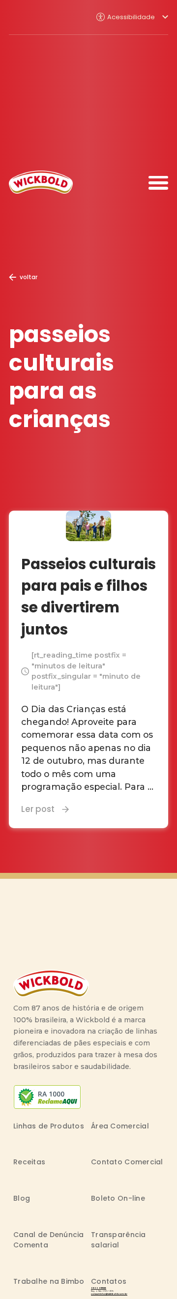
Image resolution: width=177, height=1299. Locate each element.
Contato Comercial (127, 1162)
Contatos (108, 1281)
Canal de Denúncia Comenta (48, 1240)
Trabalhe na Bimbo (49, 1281)
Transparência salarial (118, 1240)
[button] (132, 17)
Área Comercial (120, 1126)
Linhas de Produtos (48, 1126)
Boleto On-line (118, 1198)
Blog (21, 1198)
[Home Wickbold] (41, 182)
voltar (28, 277)
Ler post (38, 809)
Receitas (29, 1162)
